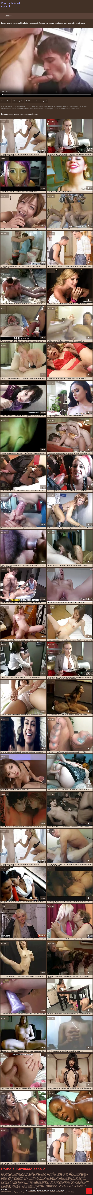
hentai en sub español (37, 1174)
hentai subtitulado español (11, 1178)
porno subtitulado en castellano (47, 1186)
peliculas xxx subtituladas (59, 1181)
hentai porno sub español (78, 1174)
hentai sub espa (25, 1176)
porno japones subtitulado (55, 1185)
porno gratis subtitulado (33, 1184)
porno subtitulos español (11, 1188)
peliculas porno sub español (36, 1181)
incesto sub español (19, 1180)
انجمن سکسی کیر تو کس (19, 1192)
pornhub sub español (20, 1182)
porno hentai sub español (54, 1184)
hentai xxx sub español (32, 1178)
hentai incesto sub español (57, 1174)
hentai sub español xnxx (18, 1177)
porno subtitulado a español (23, 1186)
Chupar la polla (17, 101)
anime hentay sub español (46, 1173)
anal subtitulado (7, 1173)
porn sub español (77, 1181)
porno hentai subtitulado (75, 1184)
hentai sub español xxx (37, 1177)
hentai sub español (40, 1176)
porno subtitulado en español (73, 1186)
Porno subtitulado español (38, 1192)
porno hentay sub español (11, 1185)
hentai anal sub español (18, 1174)
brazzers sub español (66, 1173)
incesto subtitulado (36, 1180)
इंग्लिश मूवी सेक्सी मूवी (6, 1192)
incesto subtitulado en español (57, 1180)
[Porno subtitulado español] (89, 1191)
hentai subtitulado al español (75, 1177)
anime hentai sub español (25, 1173)
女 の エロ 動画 (69, 1192)
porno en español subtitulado (41, 1182)
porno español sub (79, 1182)
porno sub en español (75, 1185)
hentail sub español (50, 1178)
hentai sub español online (58, 1176)
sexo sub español (29, 1188)
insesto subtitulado (16, 1181)
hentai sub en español (9, 1176)
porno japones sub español (33, 1185)
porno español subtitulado (11, 1184)
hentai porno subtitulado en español (36, 101)
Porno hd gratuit (56, 1192)
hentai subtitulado (55, 1177)
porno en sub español (62, 1182)
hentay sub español (66, 1178)
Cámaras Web (5, 101)
